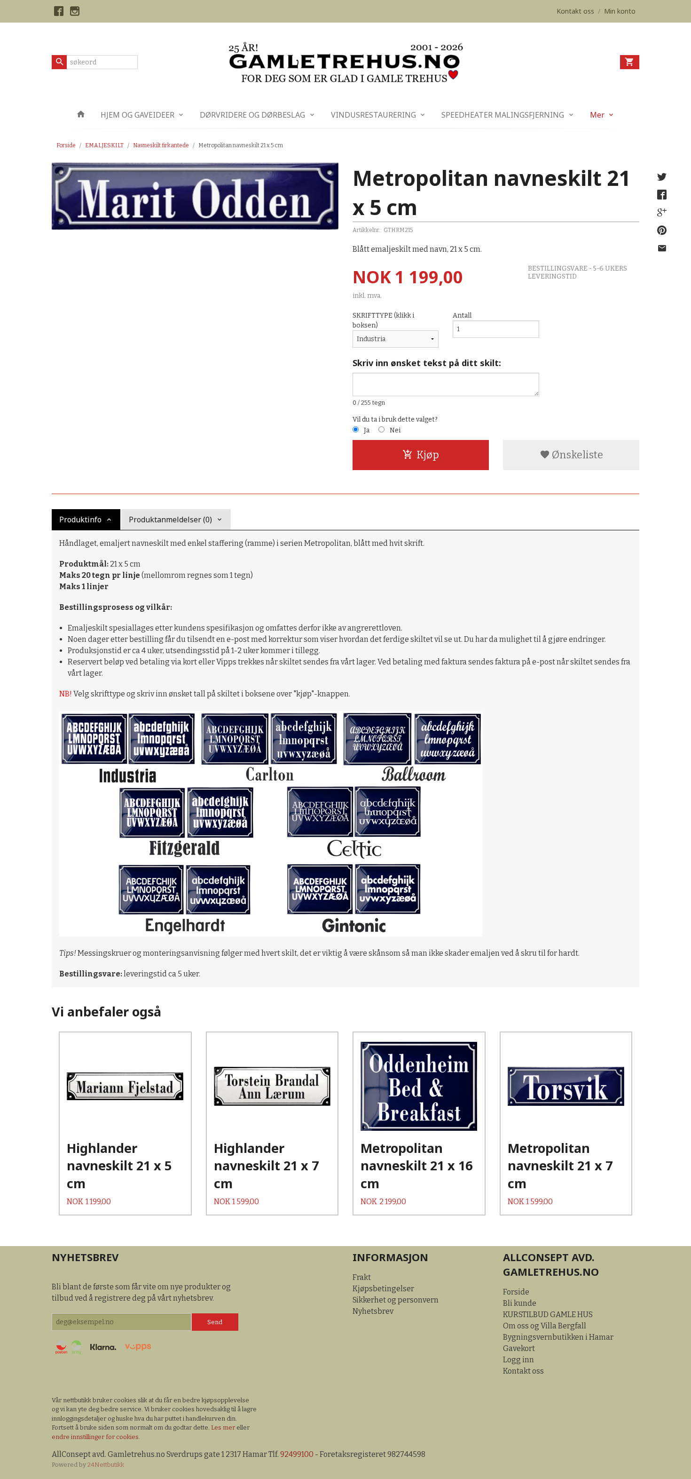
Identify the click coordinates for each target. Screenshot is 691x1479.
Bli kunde (519, 1303)
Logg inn (518, 1359)
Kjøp (427, 454)
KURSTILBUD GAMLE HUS (548, 1314)
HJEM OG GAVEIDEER (137, 115)
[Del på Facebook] (662, 195)
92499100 (297, 1454)
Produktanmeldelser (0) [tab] (170, 519)
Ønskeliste (576, 454)
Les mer (223, 1427)
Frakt (362, 1277)
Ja (366, 430)
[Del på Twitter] (662, 177)
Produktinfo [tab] (80, 519)
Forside (66, 145)
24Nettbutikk (105, 1464)
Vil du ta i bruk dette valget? (395, 420)
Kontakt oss (523, 1371)
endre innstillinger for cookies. (96, 1436)
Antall (462, 316)
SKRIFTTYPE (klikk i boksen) (383, 320)
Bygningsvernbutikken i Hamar (558, 1337)
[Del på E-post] (662, 248)
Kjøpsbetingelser (383, 1288)
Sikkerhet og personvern (396, 1299)
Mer (597, 115)
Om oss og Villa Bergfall (544, 1325)
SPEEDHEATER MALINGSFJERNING (502, 115)
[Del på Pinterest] (662, 231)
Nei (395, 430)
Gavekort (519, 1348)
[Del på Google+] (662, 213)
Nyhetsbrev (373, 1311)
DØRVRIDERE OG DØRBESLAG (252, 115)
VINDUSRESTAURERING (373, 115)
